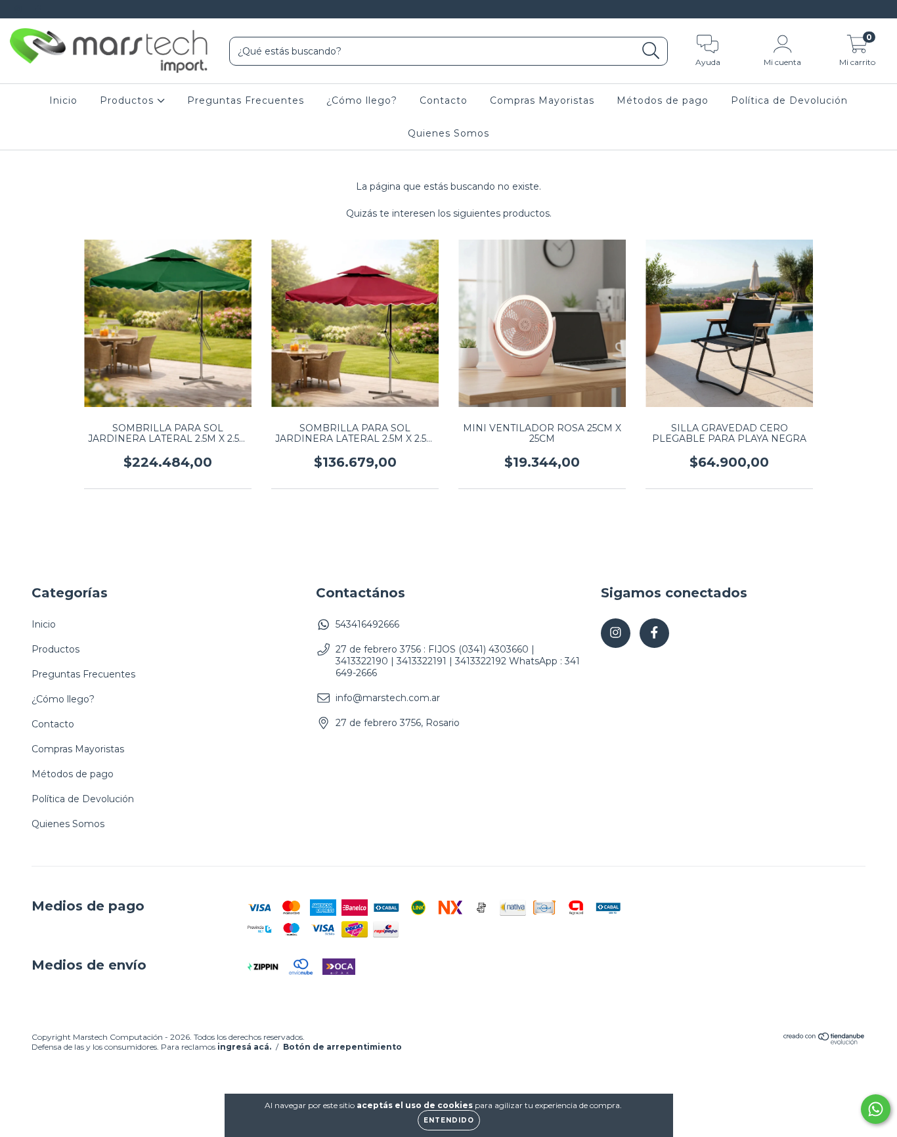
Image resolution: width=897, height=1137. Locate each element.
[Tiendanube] (824, 1041)
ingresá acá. (244, 1047)
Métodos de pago (663, 100)
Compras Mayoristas (542, 100)
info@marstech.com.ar (388, 698)
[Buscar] (651, 50)
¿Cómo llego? (361, 100)
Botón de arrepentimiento (342, 1047)
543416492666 (367, 624)
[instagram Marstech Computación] (20, 9)
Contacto (444, 100)
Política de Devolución (789, 100)
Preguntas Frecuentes (245, 100)
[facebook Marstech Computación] (38, 9)
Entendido (449, 1120)
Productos (128, 100)
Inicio (63, 100)
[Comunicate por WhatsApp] (875, 1109)
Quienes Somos (448, 133)
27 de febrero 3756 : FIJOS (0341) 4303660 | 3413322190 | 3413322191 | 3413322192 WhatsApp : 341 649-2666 (458, 661)
